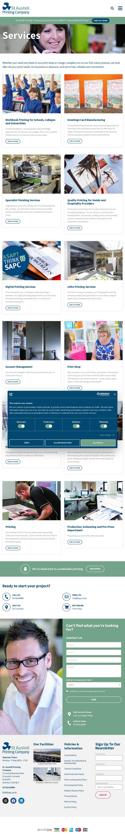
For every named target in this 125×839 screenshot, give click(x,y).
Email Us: (77, 595)
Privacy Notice (70, 796)
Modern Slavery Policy (74, 790)
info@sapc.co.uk (79, 598)
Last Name (100, 764)
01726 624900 (17, 598)
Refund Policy (70, 801)
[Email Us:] (66, 597)
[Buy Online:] (66, 607)
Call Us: (16, 595)
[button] (112, 8)
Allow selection (62, 443)
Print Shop (77, 608)
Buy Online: (78, 605)
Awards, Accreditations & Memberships (75, 762)
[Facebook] (13, 801)
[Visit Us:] (6, 607)
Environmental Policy (73, 785)
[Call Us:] (6, 597)
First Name (100, 754)
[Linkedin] (21, 801)
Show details (105, 435)
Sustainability (70, 755)
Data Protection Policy (74, 774)
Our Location (18, 608)
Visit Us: (16, 605)
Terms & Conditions (72, 768)
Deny (26, 443)
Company (99, 774)
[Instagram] (5, 801)
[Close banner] (115, 394)
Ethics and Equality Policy (75, 779)
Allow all (98, 443)
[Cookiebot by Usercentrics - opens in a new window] (98, 394)
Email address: (101, 783)
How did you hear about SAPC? (79, 680)
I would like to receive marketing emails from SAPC (86, 691)
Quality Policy (70, 807)
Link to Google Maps (83, 715)
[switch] (48, 426)
